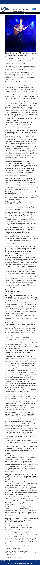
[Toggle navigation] (2, 2)
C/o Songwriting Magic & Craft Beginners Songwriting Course (20, 563)
